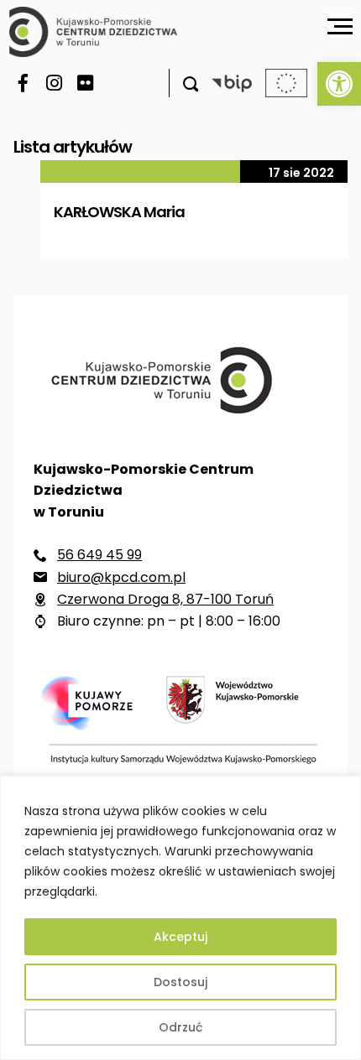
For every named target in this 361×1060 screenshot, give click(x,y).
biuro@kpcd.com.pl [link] (121, 577)
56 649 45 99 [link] (99, 554)
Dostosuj (180, 982)
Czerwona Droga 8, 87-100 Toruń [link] (165, 599)
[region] (180, 918)
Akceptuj (180, 936)
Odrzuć (180, 1027)
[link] (339, 84)
